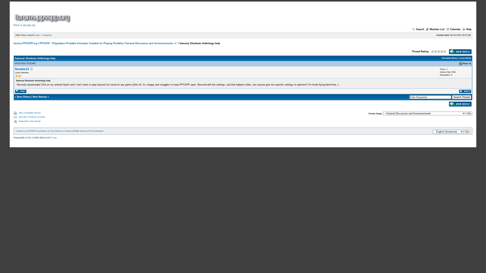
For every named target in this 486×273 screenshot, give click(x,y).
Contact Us (21, 131)
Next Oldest (23, 96)
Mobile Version (80, 131)
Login (37, 35)
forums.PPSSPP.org (25, 43)
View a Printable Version (30, 113)
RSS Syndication (96, 131)
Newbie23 (22, 69)
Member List (437, 29)
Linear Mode (465, 58)
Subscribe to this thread (29, 121)
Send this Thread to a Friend (32, 117)
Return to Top (47, 131)
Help (469, 29)
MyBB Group (51, 137)
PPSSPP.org (33, 131)
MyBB (28, 137)
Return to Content (63, 131)
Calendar (455, 29)
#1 (470, 63)
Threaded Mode (449, 58)
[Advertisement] (140, 14)
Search (420, 29)
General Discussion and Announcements (149, 43)
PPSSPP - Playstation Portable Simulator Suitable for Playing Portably (81, 43)
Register (47, 35)
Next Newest (40, 96)
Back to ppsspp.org (24, 25)
